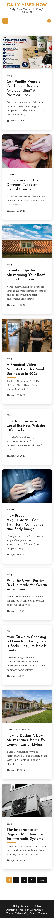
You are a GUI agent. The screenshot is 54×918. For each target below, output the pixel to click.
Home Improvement (19, 729)
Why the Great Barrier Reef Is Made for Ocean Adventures (27, 585)
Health (11, 174)
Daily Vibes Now (27, 5)
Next (42, 879)
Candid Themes (38, 913)
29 (32, 879)
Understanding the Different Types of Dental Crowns (22, 185)
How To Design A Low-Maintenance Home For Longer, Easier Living (26, 740)
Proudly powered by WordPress (24, 909)
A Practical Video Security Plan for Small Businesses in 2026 (26, 369)
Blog (9, 76)
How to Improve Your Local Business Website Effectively (26, 426)
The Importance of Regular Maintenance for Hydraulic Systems (25, 834)
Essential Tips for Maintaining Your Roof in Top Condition (26, 275)
